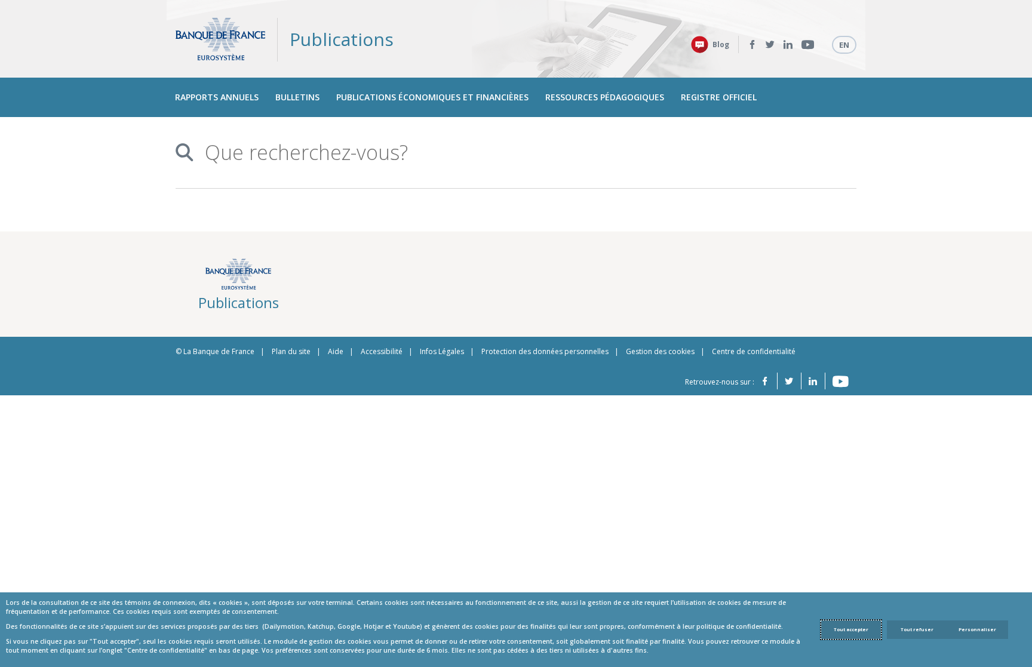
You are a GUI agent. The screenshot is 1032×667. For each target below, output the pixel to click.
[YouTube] (807, 45)
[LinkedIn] (788, 45)
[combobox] (511, 152)
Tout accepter (851, 629)
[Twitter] (770, 45)
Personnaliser (977, 629)
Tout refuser (917, 629)
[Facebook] (752, 45)
